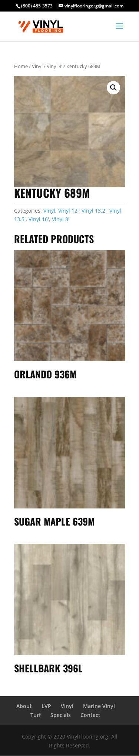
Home (21, 66)
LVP (46, 706)
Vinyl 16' (39, 219)
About (24, 706)
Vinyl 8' (54, 66)
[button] (113, 87)
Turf (35, 714)
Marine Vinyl (99, 706)
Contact (90, 714)
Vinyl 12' (68, 210)
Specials (60, 714)
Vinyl (37, 66)
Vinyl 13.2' (94, 210)
